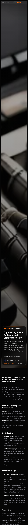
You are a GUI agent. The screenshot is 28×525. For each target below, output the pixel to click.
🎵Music (6, 328)
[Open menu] (25, 2)
